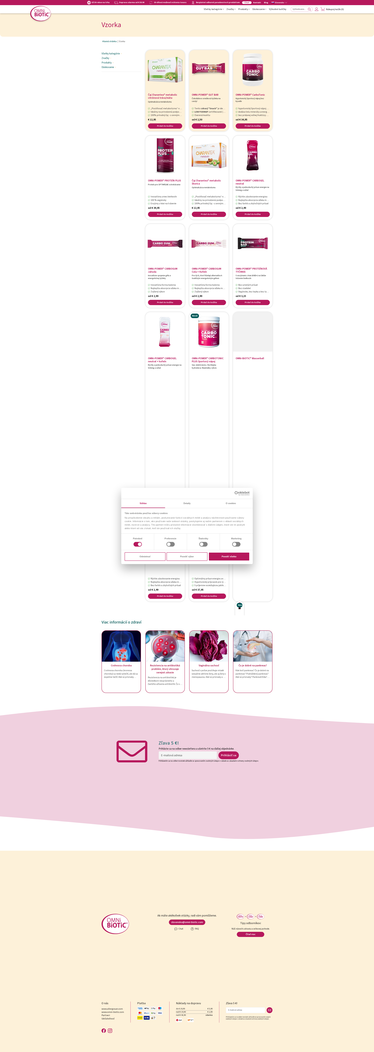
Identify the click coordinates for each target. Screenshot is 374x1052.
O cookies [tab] (231, 503)
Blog (266, 2)
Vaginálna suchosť (209, 665)
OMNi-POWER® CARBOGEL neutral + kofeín (162, 360)
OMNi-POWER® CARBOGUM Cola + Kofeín (206, 270)
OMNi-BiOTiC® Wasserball (250, 358)
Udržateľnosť (108, 1018)
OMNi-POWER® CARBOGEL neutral (250, 182)
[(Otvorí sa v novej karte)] (237, 493)
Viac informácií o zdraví (121, 622)
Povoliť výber (187, 556)
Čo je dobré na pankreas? (253, 665)
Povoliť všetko (229, 556)
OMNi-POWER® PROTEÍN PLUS (164, 180)
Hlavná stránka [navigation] (109, 41)
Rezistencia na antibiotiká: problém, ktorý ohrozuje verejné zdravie (165, 669)
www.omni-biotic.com (113, 1012)
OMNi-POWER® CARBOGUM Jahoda (162, 270)
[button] (279, 2)
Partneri (106, 1015)
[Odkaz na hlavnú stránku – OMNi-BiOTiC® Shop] (40, 13)
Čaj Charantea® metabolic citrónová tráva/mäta (162, 96)
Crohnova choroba (121, 665)
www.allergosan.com (112, 1008)
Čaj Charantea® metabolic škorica (206, 182)
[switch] (170, 544)
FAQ (196, 928)
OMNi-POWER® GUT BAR (205, 94)
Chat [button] (180, 928)
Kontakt (257, 2)
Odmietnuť (145, 556)
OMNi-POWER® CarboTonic (250, 94)
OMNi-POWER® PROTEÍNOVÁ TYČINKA (251, 270)
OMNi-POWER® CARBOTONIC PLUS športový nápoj (208, 360)
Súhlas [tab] (143, 503)
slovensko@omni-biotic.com (187, 922)
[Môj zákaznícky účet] (316, 9)
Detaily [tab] (187, 503)
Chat (246, 2)
